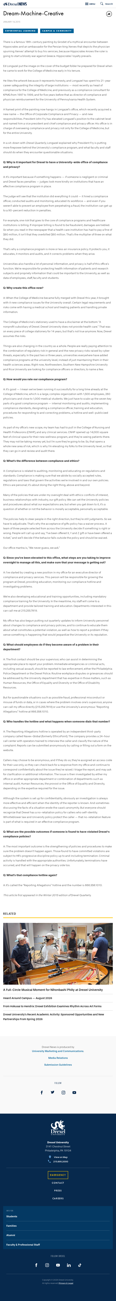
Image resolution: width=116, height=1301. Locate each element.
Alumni (10, 1235)
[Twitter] (52, 1092)
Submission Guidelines (58, 1064)
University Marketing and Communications (58, 1051)
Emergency (58, 1175)
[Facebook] (42, 1092)
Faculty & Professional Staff (23, 1244)
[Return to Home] (15, 4)
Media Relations (58, 1058)
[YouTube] (74, 1092)
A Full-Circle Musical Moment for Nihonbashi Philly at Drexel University (53, 990)
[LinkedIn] (69, 1265)
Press (58, 1190)
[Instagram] (63, 1092)
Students (11, 1216)
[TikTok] (80, 1265)
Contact (58, 1182)
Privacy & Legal (66, 1283)
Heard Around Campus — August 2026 (27, 998)
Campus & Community (57, 31)
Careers (58, 1198)
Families (11, 1225)
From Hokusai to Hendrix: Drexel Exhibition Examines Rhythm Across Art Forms (52, 1006)
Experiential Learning (20, 31)
